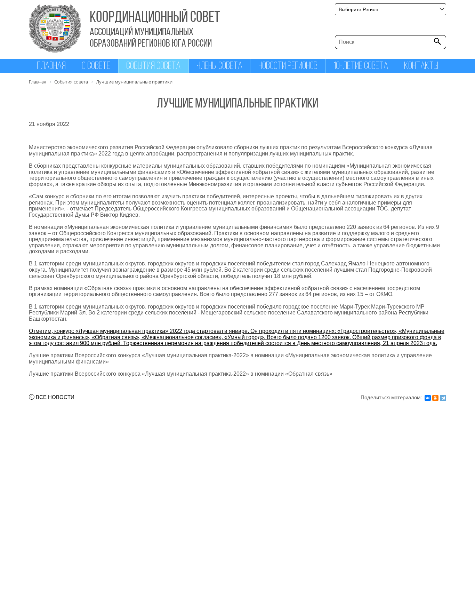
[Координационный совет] (55, 51)
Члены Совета (219, 66)
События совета (153, 66)
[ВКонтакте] (428, 398)
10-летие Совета (360, 66)
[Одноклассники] (435, 398)
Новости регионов (287, 66)
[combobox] (390, 9)
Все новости (55, 397)
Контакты (421, 66)
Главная (51, 66)
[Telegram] (443, 398)
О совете (96, 66)
